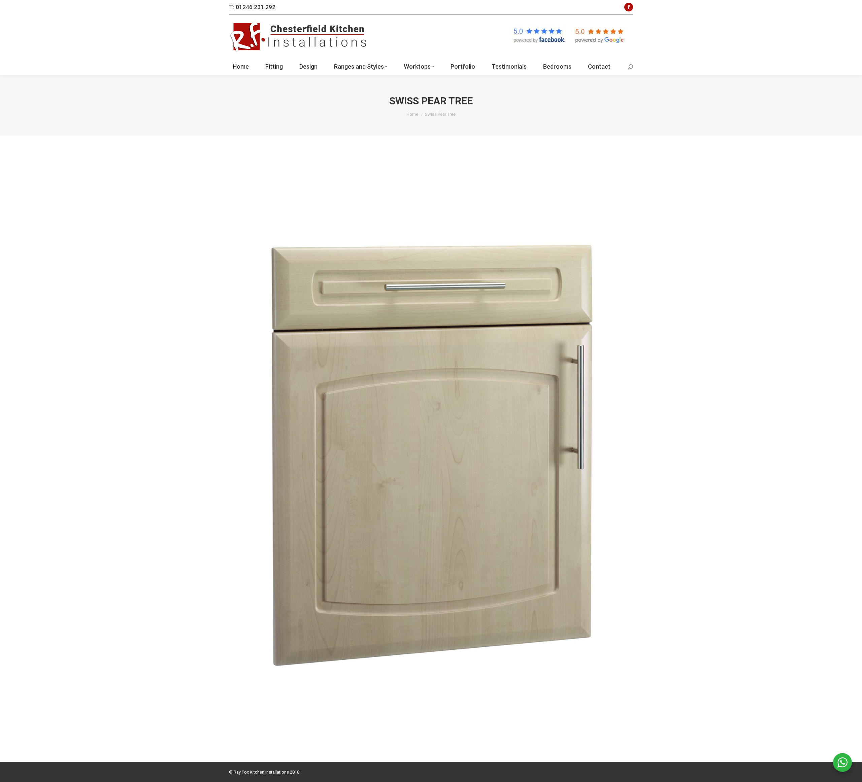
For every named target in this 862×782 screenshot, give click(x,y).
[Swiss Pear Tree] (431, 447)
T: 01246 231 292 (252, 7)
